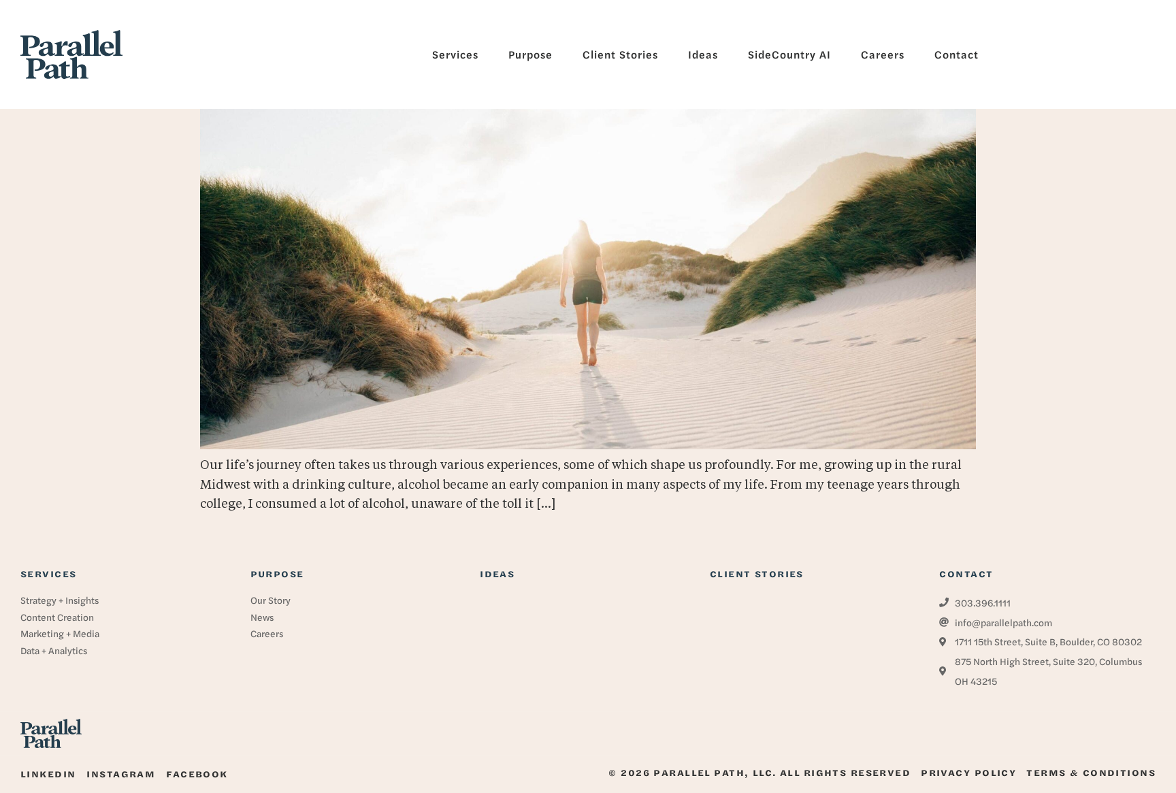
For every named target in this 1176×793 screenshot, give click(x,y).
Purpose (277, 573)
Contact (966, 573)
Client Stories (757, 573)
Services (48, 573)
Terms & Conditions (1091, 772)
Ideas (497, 573)
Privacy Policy (968, 772)
